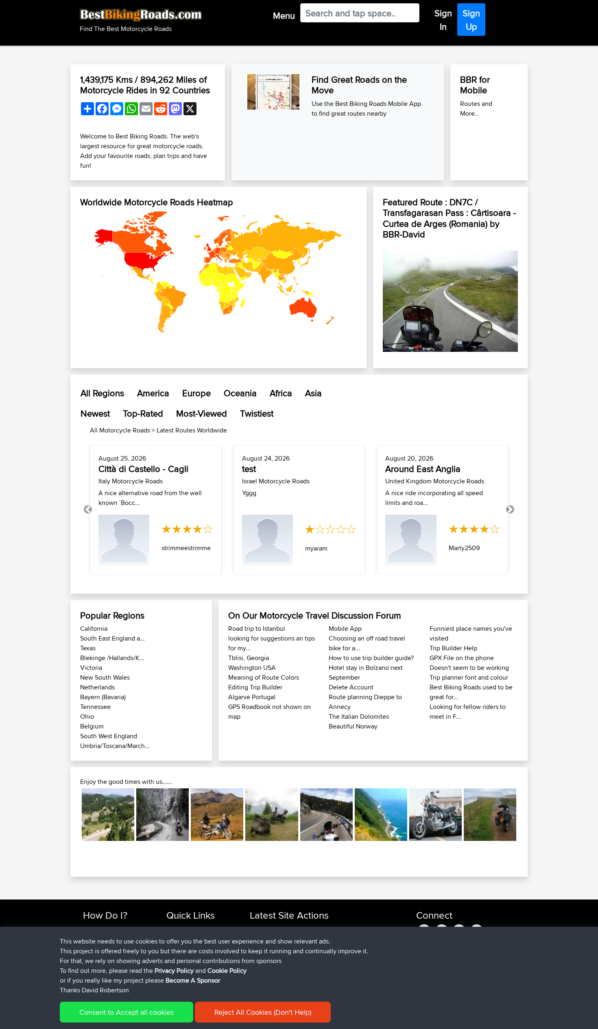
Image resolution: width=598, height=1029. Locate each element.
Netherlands (97, 687)
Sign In (443, 20)
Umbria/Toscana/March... (115, 745)
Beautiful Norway (353, 726)
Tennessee (95, 706)
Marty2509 (464, 548)
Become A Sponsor (193, 980)
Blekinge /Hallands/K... (112, 658)
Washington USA (252, 667)
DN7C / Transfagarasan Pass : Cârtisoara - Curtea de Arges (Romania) (449, 212)
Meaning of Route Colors (263, 677)
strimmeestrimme (186, 548)
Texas (88, 648)
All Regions (102, 392)
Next (528, 815)
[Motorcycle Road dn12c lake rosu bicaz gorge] (162, 814)
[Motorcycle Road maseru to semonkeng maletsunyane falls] (217, 814)
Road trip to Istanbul (256, 628)
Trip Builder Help (453, 648)
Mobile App (345, 628)
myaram (316, 548)
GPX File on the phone (462, 658)
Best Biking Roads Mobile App (378, 103)
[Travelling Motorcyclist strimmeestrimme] (123, 540)
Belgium (92, 726)
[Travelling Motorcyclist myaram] (267, 540)
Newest (95, 413)
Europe (196, 392)
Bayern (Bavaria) (103, 697)
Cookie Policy (227, 970)
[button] (88, 509)
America (153, 392)
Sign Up (471, 20)
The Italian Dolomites (359, 716)
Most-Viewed (201, 413)
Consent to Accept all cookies (126, 1012)
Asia (313, 392)
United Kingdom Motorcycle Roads (434, 481)
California (93, 628)
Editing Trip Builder (255, 687)
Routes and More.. (476, 108)
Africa (281, 392)
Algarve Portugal (251, 697)
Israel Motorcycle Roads (276, 481)
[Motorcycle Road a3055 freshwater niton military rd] (490, 814)
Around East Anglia (423, 468)
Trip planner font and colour (469, 677)
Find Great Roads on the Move (359, 85)
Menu (284, 15)
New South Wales (105, 677)
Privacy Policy (174, 970)
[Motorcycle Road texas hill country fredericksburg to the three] (326, 814)
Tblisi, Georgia (248, 658)
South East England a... (112, 638)
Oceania (240, 392)
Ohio (87, 716)
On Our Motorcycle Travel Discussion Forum (314, 615)
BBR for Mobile (475, 85)
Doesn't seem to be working (469, 667)
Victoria (91, 667)
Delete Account (351, 687)
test (249, 468)
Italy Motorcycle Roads (130, 481)
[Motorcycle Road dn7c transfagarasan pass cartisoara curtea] (450, 298)
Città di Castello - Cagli (143, 468)
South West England (108, 736)
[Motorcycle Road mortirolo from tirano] (271, 814)
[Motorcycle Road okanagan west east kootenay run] (435, 814)
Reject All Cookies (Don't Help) (262, 1012)
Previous (69, 815)
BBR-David (404, 234)
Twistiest (256, 413)
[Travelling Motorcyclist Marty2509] (410, 540)
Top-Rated (143, 413)
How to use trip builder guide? (371, 658)
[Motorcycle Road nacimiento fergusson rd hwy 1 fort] (381, 814)
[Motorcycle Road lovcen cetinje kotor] (108, 814)
